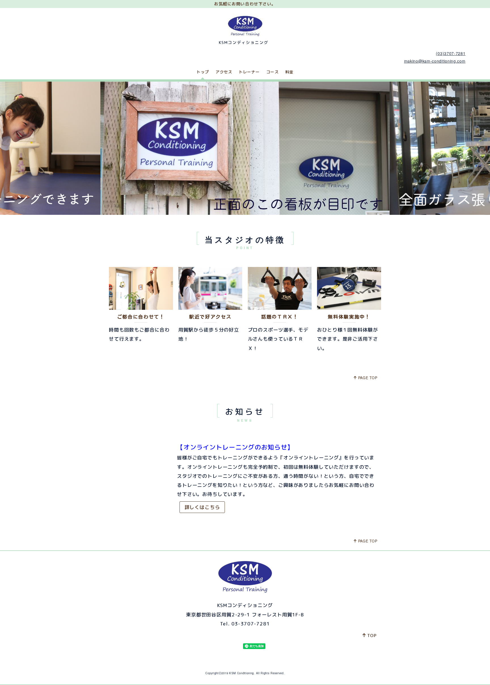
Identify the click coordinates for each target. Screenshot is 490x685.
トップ (203, 72)
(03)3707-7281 (450, 53)
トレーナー (249, 72)
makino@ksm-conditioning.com (435, 61)
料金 (289, 72)
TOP (372, 636)
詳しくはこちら (202, 507)
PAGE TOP (367, 377)
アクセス (224, 72)
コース (272, 72)
